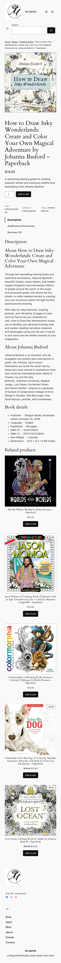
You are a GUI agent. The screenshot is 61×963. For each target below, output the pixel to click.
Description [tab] (14, 219)
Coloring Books (26, 42)
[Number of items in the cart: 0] (52, 12)
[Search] (51, 30)
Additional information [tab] (21, 226)
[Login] (46, 12)
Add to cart (23, 194)
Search (15, 25)
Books (15, 42)
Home (7, 42)
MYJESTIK (30, 12)
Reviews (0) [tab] (15, 232)
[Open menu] (7, 28)
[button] (51, 57)
